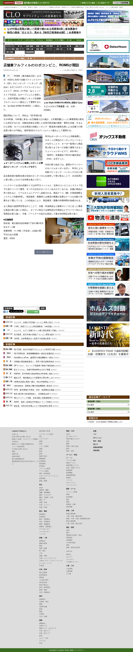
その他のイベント (72, 562)
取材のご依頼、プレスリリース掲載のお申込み (44, 7)
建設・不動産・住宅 (46, 497)
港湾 (40, 443)
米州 (40, 643)
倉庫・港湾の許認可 (73, 547)
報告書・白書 (71, 504)
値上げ (20, 52)
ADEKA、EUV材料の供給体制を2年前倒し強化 (33, 373)
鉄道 (40, 453)
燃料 (67, 443)
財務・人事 (30, 49)
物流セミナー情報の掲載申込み (73, 7)
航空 (40, 451)
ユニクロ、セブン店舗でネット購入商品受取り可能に (36, 330)
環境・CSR (79, 46)
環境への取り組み (72, 446)
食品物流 (42, 463)
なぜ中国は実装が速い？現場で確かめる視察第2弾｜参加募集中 (42, 28)
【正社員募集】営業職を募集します (109, 421)
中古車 (41, 565)
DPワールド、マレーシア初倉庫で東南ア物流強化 (34, 365)
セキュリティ (71, 482)
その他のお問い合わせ (20, 449)
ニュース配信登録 (18, 446)
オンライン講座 (20, 58)
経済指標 (69, 497)
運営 (13, 451)
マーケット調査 (71, 492)
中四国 (41, 614)
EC (10, 40)
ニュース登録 (33, 312)
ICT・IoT (69, 458)
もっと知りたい (43, 252)
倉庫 (40, 441)
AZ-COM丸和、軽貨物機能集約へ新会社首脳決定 (34, 353)
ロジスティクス (10, 46)
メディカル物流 (44, 468)
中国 (69, 40)
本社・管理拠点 (44, 521)
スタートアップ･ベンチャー (49, 476)
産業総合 (42, 541)
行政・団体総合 (44, 592)
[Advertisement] (44, 282)
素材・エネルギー (45, 495)
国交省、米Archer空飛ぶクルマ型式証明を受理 (33, 405)
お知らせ (15, 434)
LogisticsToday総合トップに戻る (15, 7)
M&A (79, 40)
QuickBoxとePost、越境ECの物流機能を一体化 (33, 357)
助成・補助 (43, 589)
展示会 (68, 554)
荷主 (20, 46)
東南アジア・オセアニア (47, 628)
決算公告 (15, 454)
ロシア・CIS (43, 638)
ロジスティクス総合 (46, 434)
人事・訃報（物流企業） (74, 516)
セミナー (69, 557)
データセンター (44, 529)
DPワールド (79, 49)
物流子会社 (43, 456)
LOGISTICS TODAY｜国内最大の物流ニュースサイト (13, 3)
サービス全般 (71, 460)
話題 (69, 49)
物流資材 (69, 470)
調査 (67, 502)
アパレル (40, 40)
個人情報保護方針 (18, 459)
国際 (69, 46)
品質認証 (69, 540)
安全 (67, 441)
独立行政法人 (44, 585)
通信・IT (42, 500)
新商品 (68, 477)
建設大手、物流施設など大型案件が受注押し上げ (34, 377)
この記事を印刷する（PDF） (73, 70)
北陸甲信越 (43, 606)
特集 (30, 58)
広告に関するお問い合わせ (94, 7)
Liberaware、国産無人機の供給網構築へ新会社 (33, 385)
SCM (41, 487)
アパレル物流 (44, 471)
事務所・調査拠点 (45, 526)
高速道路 (40, 52)
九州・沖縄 (43, 616)
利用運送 (42, 478)
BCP (67, 448)
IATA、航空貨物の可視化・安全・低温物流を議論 (34, 389)
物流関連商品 (71, 475)
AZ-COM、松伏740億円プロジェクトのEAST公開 (34, 349)
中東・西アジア (44, 633)
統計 (67, 499)
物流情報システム (72, 465)
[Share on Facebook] (5, 311)
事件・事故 (10, 52)
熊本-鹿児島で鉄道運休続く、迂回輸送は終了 (32, 393)
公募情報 (69, 571)
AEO (67, 530)
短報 (94, 434)
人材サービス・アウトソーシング (51, 560)
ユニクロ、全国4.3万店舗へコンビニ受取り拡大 (33, 322)
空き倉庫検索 (10, 58)
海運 (40, 448)
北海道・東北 (44, 601)
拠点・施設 (30, 46)
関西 (40, 611)
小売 (40, 553)
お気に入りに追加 (88, 3)
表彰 (67, 545)
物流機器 (69, 472)
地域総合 (42, 599)
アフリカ (42, 640)
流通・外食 (43, 502)
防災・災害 (70, 451)
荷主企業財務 (71, 521)
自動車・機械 (44, 490)
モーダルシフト (71, 436)
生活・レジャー (44, 505)
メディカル (30, 40)
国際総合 (42, 623)
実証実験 (69, 506)
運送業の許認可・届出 (74, 535)
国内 (59, 46)
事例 (67, 494)
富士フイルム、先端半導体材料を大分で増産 (32, 369)
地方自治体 (43, 582)
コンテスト (70, 559)
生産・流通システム (73, 467)
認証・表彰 (40, 49)
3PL (40, 436)
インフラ (42, 534)
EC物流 (42, 466)
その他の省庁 (44, 580)
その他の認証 (71, 542)
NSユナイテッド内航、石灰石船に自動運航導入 (33, 397)
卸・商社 (42, 550)
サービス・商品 (10, 49)
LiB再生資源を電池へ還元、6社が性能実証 (31, 381)
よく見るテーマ (103, 3)
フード (20, 40)
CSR (68, 434)
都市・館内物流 (44, 473)
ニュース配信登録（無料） (114, 7)
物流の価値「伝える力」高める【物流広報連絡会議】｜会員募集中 (44, 32)
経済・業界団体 (44, 587)
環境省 (41, 577)
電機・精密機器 (44, 492)
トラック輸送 (59, 40)
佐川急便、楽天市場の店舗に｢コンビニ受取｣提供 (34, 334)
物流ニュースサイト (77, 650)
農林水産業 (43, 543)
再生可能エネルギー (73, 439)
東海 (40, 609)
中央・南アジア (44, 630)
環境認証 (69, 537)
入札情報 (69, 568)
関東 (40, 604)
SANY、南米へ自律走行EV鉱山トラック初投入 (33, 401)
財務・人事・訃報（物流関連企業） (78, 518)
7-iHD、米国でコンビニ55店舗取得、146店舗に (33, 326)
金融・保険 (43, 555)
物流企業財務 (71, 513)
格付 (67, 532)
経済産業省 (43, 575)
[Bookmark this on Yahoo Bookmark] (25, 311)
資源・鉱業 (43, 548)
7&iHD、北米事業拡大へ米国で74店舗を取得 (32, 338)
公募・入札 (59, 49)
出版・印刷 (43, 507)
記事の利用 (16, 456)
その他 (68, 573)
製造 (40, 546)
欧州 (40, 635)
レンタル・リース (45, 563)
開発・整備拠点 (44, 524)
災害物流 (42, 461)
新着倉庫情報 (30, 52)
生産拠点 (42, 516)
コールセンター (44, 531)
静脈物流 (42, 458)
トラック (69, 480)
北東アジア (43, 626)
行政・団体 (49, 46)
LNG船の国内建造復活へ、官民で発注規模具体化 (34, 361)
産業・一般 (40, 46)
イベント (49, 49)
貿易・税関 (43, 481)
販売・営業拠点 (44, 519)
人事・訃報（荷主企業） (74, 523)
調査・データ (20, 49)
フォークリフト (71, 485)
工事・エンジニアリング (47, 558)
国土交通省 (43, 572)
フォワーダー (44, 439)
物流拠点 (49, 40)
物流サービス (71, 462)
